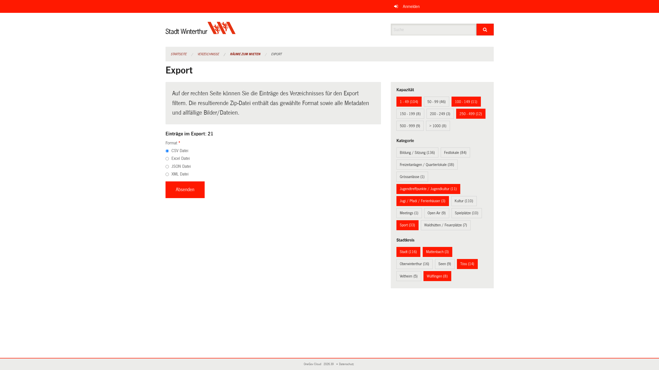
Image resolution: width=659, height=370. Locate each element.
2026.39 (329, 364)
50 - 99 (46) (436, 102)
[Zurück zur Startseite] (201, 32)
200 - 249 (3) (440, 114)
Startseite (179, 54)
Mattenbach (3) (437, 252)
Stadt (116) (408, 252)
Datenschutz (347, 364)
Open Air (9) (437, 213)
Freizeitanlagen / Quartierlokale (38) (427, 165)
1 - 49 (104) (409, 102)
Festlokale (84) (455, 153)
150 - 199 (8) (410, 114)
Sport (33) (407, 225)
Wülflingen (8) (437, 276)
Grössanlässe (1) (412, 177)
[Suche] (485, 29)
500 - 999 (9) (410, 126)
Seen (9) (444, 264)
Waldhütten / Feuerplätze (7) (445, 225)
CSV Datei (179, 151)
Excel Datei (180, 158)
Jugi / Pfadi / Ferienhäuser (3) (422, 201)
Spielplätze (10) (466, 213)
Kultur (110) (464, 201)
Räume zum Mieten (245, 54)
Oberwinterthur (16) (414, 264)
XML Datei (179, 174)
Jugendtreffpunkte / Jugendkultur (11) (428, 189)
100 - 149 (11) (466, 102)
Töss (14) (467, 264)
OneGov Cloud (313, 364)
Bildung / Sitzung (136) (417, 153)
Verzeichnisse (208, 54)
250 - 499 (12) (470, 114)
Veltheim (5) (409, 276)
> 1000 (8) (437, 126)
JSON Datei (181, 166)
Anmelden (411, 6)
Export (276, 54)
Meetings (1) (409, 213)
